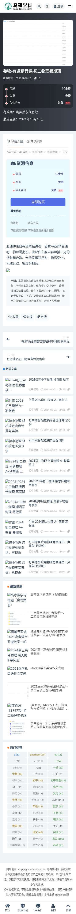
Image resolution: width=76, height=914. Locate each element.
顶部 (68, 910)
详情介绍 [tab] (17, 141)
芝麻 (38, 826)
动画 (38, 787)
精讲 (58, 819)
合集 (38, 793)
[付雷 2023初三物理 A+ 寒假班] (15, 405)
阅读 (58, 832)
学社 (17, 800)
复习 (58, 793)
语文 (38, 832)
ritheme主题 (62, 894)
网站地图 (11, 869)
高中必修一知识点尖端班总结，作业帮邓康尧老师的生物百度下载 (48, 727)
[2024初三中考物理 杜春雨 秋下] (15, 385)
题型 (17, 839)
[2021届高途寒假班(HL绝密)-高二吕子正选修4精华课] (17, 692)
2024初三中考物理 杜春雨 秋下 (48, 379)
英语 (58, 826)
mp (38, 761)
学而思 (37, 800)
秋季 (38, 819)
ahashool (37, 754)
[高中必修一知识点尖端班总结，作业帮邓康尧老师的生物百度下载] (17, 729)
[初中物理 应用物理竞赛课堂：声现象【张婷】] (15, 550)
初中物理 (8, 78)
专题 (17, 774)
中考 (38, 774)
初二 (17, 787)
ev (58, 754)
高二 (38, 845)
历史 (17, 793)
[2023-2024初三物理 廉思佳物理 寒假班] (15, 487)
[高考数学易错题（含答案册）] (17, 600)
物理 (38, 813)
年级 (38, 806)
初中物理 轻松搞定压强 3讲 (46, 440)
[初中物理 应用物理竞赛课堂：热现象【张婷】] (15, 570)
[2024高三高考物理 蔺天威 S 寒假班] (17, 655)
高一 (38, 839)
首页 (25, 152)
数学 (58, 806)
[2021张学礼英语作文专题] (17, 671)
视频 (17, 832)
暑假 (17, 813)
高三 (58, 839)
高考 (58, 845)
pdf (17, 767)
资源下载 (23, 910)
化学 (58, 787)
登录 (60, 6)
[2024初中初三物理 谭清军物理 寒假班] (15, 507)
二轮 (58, 774)
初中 (38, 780)
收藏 (15, 317)
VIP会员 (38, 910)
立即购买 (38, 202)
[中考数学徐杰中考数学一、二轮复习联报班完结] (17, 618)
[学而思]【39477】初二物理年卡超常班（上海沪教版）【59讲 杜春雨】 (49, 709)
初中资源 (38, 152)
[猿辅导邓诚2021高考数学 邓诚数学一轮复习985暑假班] (17, 642)
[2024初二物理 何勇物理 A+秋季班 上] (15, 466)
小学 (17, 806)
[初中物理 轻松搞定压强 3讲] (15, 446)
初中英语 (58, 780)
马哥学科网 (53, 869)
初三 (17, 780)
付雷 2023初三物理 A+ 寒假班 (47, 400)
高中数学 (17, 845)
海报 (29, 317)
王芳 (58, 813)
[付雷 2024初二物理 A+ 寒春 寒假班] (15, 527)
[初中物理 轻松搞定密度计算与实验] (15, 426)
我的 (53, 910)
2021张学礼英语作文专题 (47, 668)
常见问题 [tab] (36, 141)
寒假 (58, 800)
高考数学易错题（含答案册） (50, 594)
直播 (17, 819)
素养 (17, 826)
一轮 (58, 767)
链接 (43, 317)
